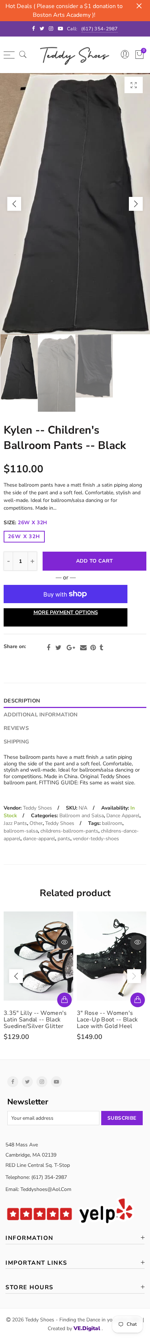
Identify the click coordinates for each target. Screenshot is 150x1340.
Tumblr (101, 647)
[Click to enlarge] (134, 85)
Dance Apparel (122, 815)
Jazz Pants (15, 823)
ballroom (112, 823)
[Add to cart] (137, 1000)
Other (36, 823)
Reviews (16, 728)
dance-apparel (39, 838)
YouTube (56, 1081)
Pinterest (93, 647)
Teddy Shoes (37, 807)
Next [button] (136, 204)
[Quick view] (64, 942)
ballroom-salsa (21, 830)
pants (64, 838)
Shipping (16, 741)
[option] (75, 203)
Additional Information (41, 714)
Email (83, 647)
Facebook (48, 647)
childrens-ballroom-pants (69, 830)
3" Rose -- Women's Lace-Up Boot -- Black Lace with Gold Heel (107, 1019)
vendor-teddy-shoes (96, 838)
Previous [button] (14, 204)
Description (22, 700)
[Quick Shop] (64, 1000)
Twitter (58, 647)
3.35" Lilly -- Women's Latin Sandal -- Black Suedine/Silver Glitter (35, 1019)
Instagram (41, 1081)
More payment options (65, 612)
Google (71, 647)
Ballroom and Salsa (81, 815)
